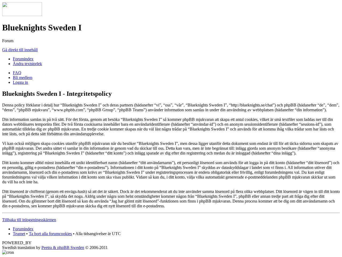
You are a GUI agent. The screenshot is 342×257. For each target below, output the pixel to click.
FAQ (17, 72)
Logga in (20, 82)
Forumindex (23, 59)
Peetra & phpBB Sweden (62, 247)
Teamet (19, 233)
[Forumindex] (22, 14)
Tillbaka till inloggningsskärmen (29, 220)
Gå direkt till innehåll (20, 50)
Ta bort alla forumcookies (50, 233)
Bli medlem (22, 77)
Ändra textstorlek (27, 63)
